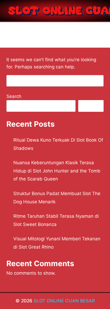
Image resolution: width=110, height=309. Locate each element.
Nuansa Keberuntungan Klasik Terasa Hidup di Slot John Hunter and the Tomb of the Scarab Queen (56, 171)
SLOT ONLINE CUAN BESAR (64, 300)
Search (13, 96)
